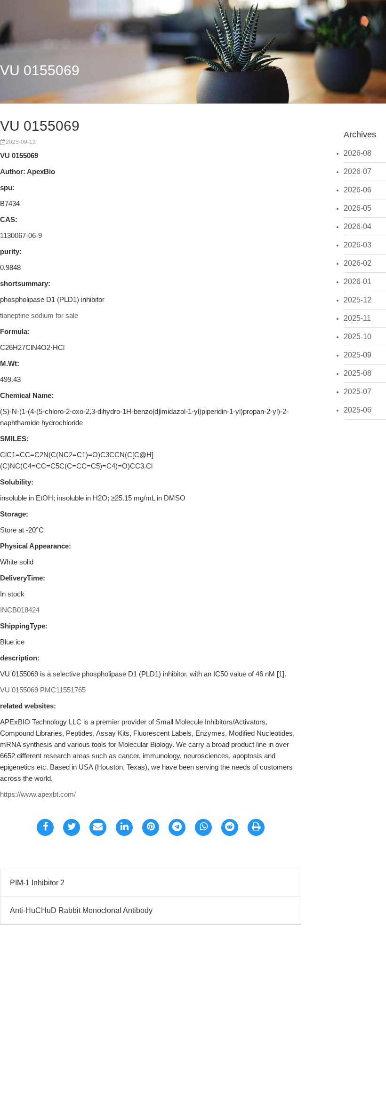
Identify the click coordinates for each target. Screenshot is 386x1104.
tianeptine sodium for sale (39, 315)
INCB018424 (20, 610)
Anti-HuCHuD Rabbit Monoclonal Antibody (81, 910)
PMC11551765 (63, 690)
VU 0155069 (40, 70)
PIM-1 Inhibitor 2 (37, 883)
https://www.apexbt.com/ (38, 794)
